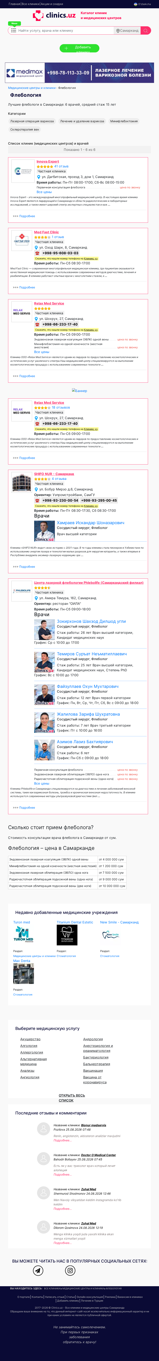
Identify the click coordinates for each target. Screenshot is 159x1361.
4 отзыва (59, 479)
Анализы (27, 1070)
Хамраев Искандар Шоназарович (90, 522)
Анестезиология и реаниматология (98, 1048)
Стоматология (66, 956)
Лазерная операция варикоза (32, 121)
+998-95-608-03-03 (60, 253)
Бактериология (95, 1057)
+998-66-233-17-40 (60, 324)
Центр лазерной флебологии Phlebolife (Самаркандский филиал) (89, 583)
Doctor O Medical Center (98, 1155)
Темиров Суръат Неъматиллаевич (92, 653)
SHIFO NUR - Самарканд (54, 474)
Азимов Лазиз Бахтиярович (85, 741)
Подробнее (27, 216)
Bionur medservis (93, 1125)
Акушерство (30, 1039)
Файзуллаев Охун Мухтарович (87, 686)
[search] (146, 30)
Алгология (28, 1046)
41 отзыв (61, 166)
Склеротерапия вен (24, 129)
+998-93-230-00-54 (60, 500)
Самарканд (129, 30)
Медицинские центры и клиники (32, 88)
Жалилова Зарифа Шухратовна (88, 714)
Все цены (44, 192)
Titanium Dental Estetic (75, 922)
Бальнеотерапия (96, 1064)
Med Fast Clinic (46, 232)
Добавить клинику (83, 48)
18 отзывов (61, 407)
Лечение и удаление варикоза (82, 121)
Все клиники (52, 1288)
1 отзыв (58, 237)
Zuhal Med (88, 1189)
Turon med (21, 922)
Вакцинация (93, 1070)
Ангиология (29, 1077)
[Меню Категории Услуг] (13, 30)
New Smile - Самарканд (119, 922)
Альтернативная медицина (33, 1061)
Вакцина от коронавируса (95, 1079)
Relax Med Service (49, 303)
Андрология (93, 1039)
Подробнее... (63, 1140)
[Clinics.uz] (42, 18)
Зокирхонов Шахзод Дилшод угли (91, 621)
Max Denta (21, 961)
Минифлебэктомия (124, 121)
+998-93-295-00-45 (99, 500)
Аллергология (31, 1052)
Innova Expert (48, 161)
